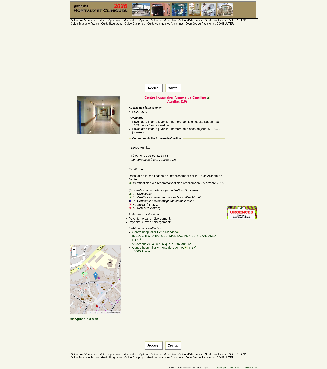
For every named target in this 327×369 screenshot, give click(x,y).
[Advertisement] (163, 56)
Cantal (173, 88)
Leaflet (90, 312)
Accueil (153, 88)
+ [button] (74, 249)
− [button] (74, 254)
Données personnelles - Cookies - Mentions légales (236, 367)
